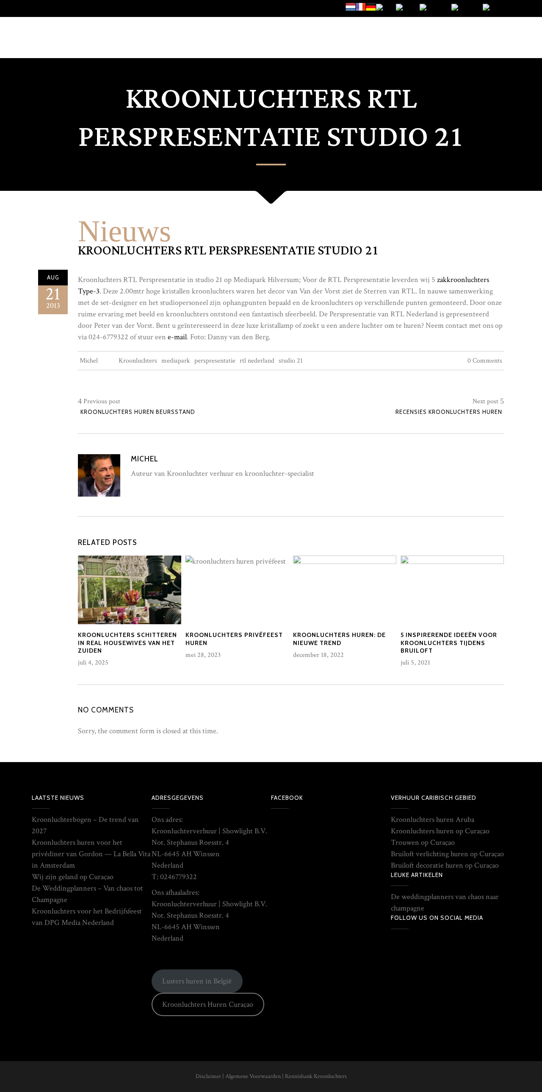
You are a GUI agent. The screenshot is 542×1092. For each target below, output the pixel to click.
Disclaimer (208, 1076)
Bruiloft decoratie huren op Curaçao (445, 865)
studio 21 (291, 360)
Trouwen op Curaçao (423, 842)
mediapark (175, 360)
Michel (89, 360)
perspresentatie (214, 360)
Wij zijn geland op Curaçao (72, 877)
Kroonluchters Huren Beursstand (137, 411)
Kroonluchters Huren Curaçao (207, 1004)
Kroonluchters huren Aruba (432, 819)
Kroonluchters (138, 360)
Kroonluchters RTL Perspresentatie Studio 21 (228, 250)
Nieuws (124, 231)
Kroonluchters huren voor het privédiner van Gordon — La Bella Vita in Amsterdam (91, 854)
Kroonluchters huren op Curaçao (440, 831)
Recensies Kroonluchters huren (448, 411)
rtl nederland (257, 360)
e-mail (177, 337)
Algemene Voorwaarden (253, 1076)
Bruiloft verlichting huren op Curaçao (447, 854)
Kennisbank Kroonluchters (316, 1076)
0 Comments (484, 360)
